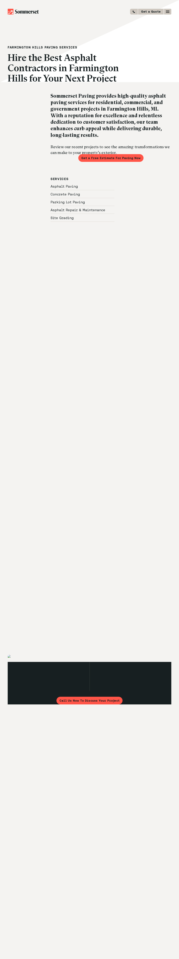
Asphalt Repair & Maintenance (78, 210)
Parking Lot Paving (68, 202)
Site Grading (63, 218)
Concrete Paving (66, 194)
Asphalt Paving (65, 186)
